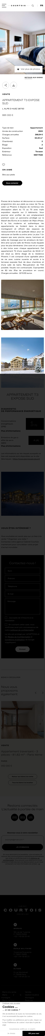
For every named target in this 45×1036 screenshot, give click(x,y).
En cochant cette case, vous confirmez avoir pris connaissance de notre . (21, 627)
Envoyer (22, 649)
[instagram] (22, 818)
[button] (36, 693)
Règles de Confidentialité (19, 637)
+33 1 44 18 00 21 (22, 956)
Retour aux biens (34, 77)
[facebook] (14, 818)
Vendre (28, 992)
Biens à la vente (9, 992)
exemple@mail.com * (14, 840)
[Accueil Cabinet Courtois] (18, 5)
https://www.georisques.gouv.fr (26, 459)
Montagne (29, 998)
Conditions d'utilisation (15, 640)
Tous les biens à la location (22, 782)
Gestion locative (32, 995)
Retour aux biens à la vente (22, 776)
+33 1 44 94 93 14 (22, 977)
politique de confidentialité (22, 630)
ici (39, 864)
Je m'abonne (22, 847)
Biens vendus (8, 1000)
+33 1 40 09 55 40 (22, 936)
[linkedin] (30, 818)
